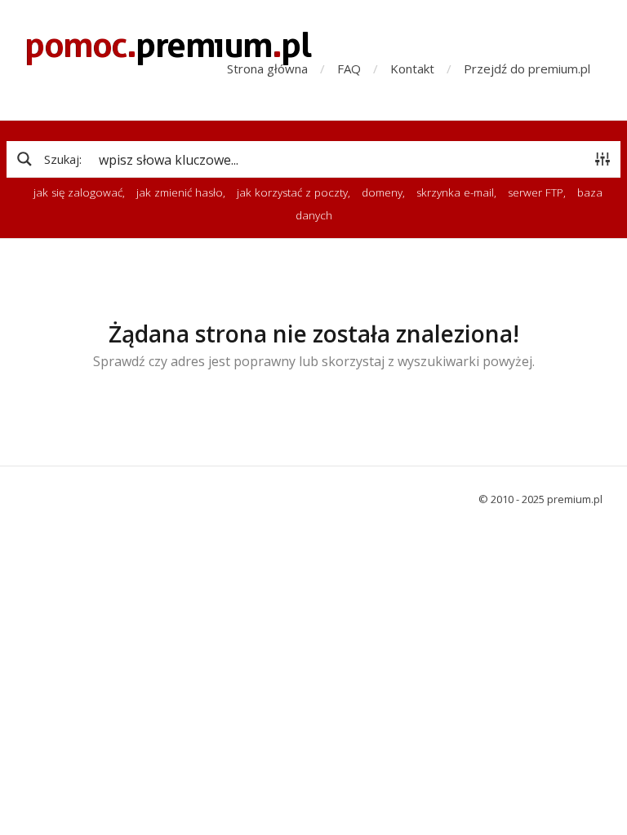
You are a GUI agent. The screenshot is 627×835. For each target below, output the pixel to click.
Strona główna (267, 68)
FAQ (349, 68)
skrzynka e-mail (455, 192)
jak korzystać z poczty (292, 192)
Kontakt (412, 68)
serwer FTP (535, 192)
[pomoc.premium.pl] (168, 48)
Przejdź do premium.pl (527, 68)
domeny (382, 192)
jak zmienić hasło (179, 192)
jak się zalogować (77, 192)
